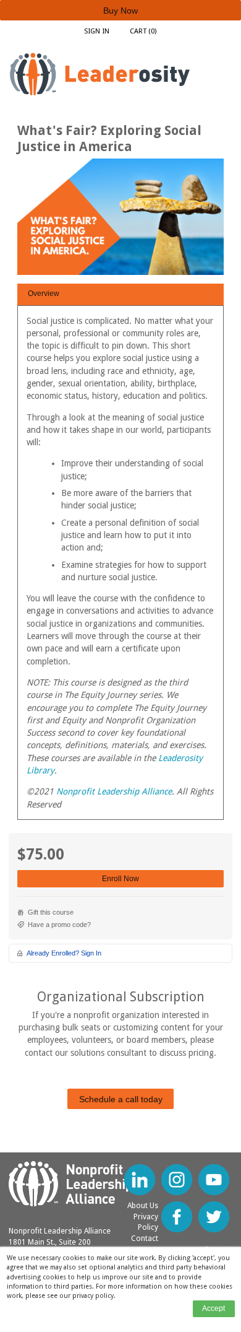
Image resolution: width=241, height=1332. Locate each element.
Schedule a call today (121, 1099)
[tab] (120, 294)
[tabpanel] (120, 567)
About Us (142, 1205)
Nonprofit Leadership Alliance (114, 791)
